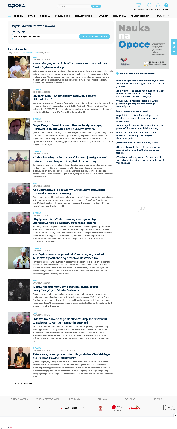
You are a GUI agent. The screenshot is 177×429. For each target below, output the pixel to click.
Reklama (102, 399)
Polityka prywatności (47, 399)
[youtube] (173, 51)
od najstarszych (45, 52)
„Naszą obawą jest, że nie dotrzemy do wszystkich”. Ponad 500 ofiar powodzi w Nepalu (139, 150)
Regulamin (74, 399)
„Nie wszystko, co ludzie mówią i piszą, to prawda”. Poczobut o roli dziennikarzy (139, 127)
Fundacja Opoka (19, 399)
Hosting (157, 399)
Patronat (130, 399)
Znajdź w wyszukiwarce (94, 36)
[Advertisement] (88, 423)
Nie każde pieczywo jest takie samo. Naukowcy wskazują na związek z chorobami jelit (136, 135)
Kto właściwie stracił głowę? (132, 110)
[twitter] (173, 47)
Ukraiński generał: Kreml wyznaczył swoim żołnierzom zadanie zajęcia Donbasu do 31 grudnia (140, 83)
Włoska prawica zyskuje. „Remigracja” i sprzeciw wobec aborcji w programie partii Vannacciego (140, 160)
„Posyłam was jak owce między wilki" (137, 142)
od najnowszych (30, 52)
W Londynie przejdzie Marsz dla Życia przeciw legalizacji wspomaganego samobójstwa (137, 103)
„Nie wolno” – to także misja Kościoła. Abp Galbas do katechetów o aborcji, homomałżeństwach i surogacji (140, 93)
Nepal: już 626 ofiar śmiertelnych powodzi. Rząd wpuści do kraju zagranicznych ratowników (140, 118)
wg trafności (14, 52)
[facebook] (173, 42)
